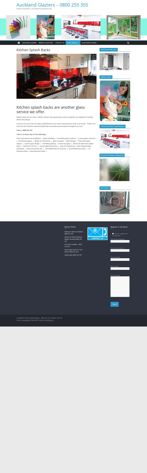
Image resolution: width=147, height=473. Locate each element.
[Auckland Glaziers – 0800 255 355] (18, 43)
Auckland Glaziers (29, 43)
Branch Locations (46, 43)
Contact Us (59, 43)
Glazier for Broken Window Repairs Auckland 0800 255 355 (73, 239)
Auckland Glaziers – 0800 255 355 (52, 5)
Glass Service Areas (89, 43)
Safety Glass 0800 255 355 (73, 255)
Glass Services (72, 43)
